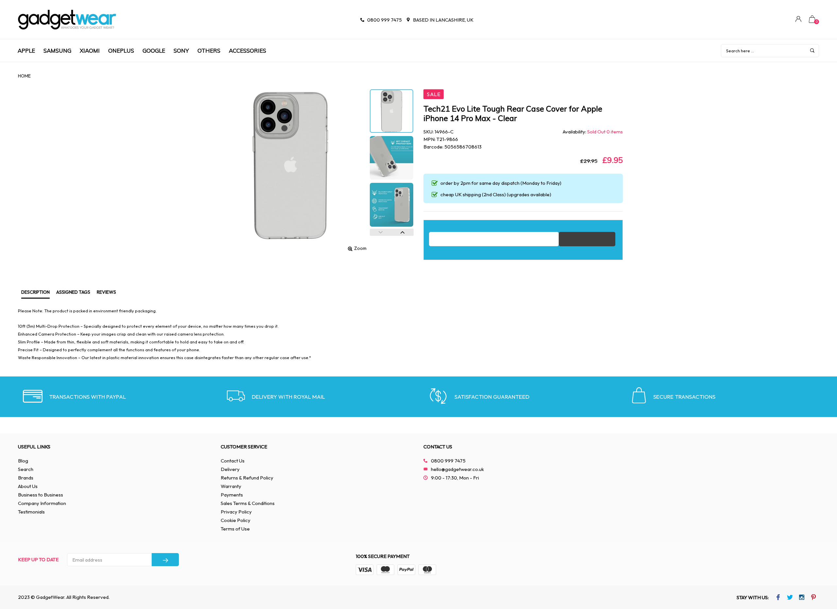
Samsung (57, 50)
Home (24, 76)
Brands (25, 478)
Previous (381, 232)
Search (25, 469)
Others (208, 50)
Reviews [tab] (106, 292)
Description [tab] (35, 292)
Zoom (360, 248)
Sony (181, 50)
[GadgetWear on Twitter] (790, 598)
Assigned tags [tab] (73, 292)
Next (403, 232)
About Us (28, 486)
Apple (26, 50)
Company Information (42, 503)
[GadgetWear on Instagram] (801, 598)
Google (154, 50)
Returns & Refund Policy (247, 478)
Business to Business (40, 495)
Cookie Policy (235, 520)
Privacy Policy (236, 512)
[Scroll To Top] (819, 570)
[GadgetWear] (67, 19)
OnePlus (121, 50)
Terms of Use (235, 529)
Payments (232, 495)
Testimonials (31, 512)
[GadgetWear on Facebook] (778, 598)
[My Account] (798, 19)
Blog (23, 461)
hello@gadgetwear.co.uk (457, 469)
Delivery (230, 469)
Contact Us (233, 461)
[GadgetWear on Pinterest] (813, 598)
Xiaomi (90, 50)
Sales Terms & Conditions (248, 503)
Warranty (231, 486)
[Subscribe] (165, 559)
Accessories (247, 50)
